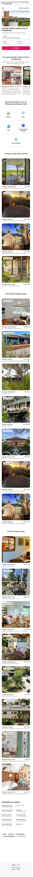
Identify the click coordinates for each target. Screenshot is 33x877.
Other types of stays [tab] (7, 805)
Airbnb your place (24, 8)
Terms (18, 869)
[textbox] (9, 43)
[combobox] (16, 38)
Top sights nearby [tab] (19, 805)
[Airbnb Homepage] (3, 8)
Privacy (13, 869)
